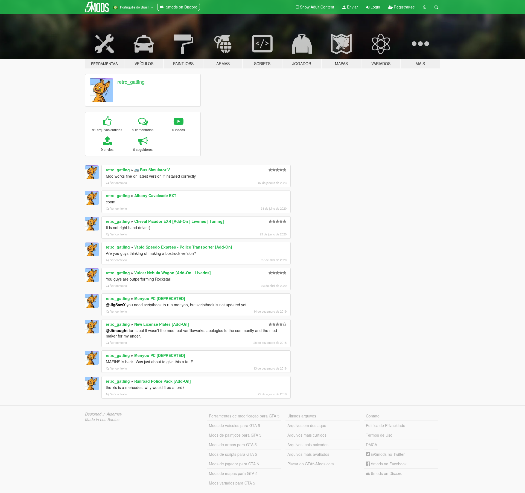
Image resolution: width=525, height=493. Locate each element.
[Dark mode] (424, 7)
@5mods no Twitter (387, 454)
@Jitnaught (117, 330)
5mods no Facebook (388, 463)
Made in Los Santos (102, 419)
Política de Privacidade (385, 425)
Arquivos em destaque (306, 425)
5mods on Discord (386, 473)
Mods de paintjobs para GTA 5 (235, 435)
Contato (373, 416)
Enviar (352, 7)
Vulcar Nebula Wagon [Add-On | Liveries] (172, 272)
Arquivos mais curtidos (306, 435)
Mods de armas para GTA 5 (233, 444)
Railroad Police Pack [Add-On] (162, 381)
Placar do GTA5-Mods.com (310, 463)
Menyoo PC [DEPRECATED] (159, 298)
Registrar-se (404, 7)
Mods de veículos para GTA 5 (234, 425)
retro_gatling (131, 81)
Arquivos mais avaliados (308, 454)
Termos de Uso (379, 435)
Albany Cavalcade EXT (155, 195)
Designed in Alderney (103, 414)
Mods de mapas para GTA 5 (233, 473)
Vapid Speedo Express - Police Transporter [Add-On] (183, 247)
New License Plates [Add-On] (161, 324)
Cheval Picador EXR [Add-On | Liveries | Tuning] (179, 221)
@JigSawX (116, 304)
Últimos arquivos (301, 416)
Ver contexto (118, 182)
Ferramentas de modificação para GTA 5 (244, 416)
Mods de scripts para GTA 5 (233, 454)
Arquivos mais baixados (307, 444)
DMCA (371, 444)
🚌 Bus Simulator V (152, 169)
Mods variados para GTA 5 (232, 483)
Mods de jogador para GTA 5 (234, 463)
